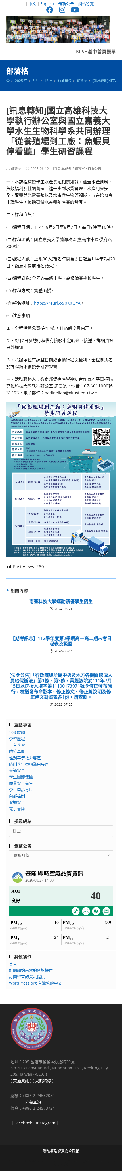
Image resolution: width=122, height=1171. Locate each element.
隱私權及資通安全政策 (61, 1150)
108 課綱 (17, 732)
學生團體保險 (21, 777)
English (47, 3)
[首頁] (8, 80)
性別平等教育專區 (25, 758)
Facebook (23, 1123)
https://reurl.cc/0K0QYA (57, 303)
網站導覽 (86, 3)
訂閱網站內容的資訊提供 (31, 970)
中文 (32, 3)
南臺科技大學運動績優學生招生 (61, 601)
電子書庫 (17, 808)
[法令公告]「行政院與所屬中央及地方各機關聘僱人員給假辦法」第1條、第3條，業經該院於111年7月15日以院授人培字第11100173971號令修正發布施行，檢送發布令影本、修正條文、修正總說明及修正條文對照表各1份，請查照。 (61, 686)
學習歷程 (17, 738)
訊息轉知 (65, 168)
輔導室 (16, 168)
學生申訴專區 (21, 789)
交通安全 (17, 770)
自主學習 (17, 745)
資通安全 (17, 802)
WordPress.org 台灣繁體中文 (35, 983)
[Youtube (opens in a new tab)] (73, 9)
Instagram (45, 1123)
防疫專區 (17, 751)
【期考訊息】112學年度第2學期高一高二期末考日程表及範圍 (61, 641)
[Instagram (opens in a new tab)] (62, 9)
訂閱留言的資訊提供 (27, 976)
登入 (13, 964)
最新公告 (66, 3)
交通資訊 (21, 1080)
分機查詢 (33, 1102)
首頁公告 (94, 168)
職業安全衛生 (21, 783)
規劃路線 (43, 1080)
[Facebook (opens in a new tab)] (49, 9)
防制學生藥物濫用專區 (29, 764)
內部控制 (17, 796)
